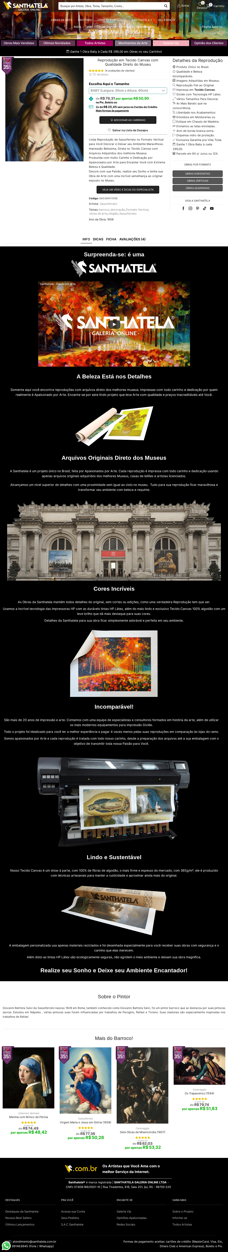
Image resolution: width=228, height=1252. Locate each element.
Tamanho (121, 84)
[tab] (86, 239)
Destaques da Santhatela (21, 1211)
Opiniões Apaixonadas (132, 1218)
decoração (118, 209)
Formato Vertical (137, 209)
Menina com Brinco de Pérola (28, 1117)
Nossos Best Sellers (18, 1218)
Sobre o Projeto (182, 1211)
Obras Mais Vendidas (19, 43)
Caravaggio (142, 1128)
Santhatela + (142, 20)
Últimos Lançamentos (19, 1224)
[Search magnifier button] (166, 6)
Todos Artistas (95, 43)
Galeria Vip (171, 43)
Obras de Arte (61, 20)
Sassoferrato (108, 203)
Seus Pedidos (70, 1218)
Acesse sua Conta (73, 1211)
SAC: (31, 1241)
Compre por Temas (112, 20)
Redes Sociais (126, 1224)
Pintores (85, 20)
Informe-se (179, 1218)
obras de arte (98, 213)
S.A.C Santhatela (72, 1224)
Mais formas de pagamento (112, 110)
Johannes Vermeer (28, 1113)
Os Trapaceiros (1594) (199, 1093)
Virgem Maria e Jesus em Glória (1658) (85, 1122)
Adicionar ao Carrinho (130, 120)
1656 (110, 219)
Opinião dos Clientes (209, 43)
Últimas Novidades (57, 43)
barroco (104, 209)
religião (113, 213)
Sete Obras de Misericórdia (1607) (142, 1132)
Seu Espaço (166, 20)
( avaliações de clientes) (120, 70)
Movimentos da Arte (132, 43)
